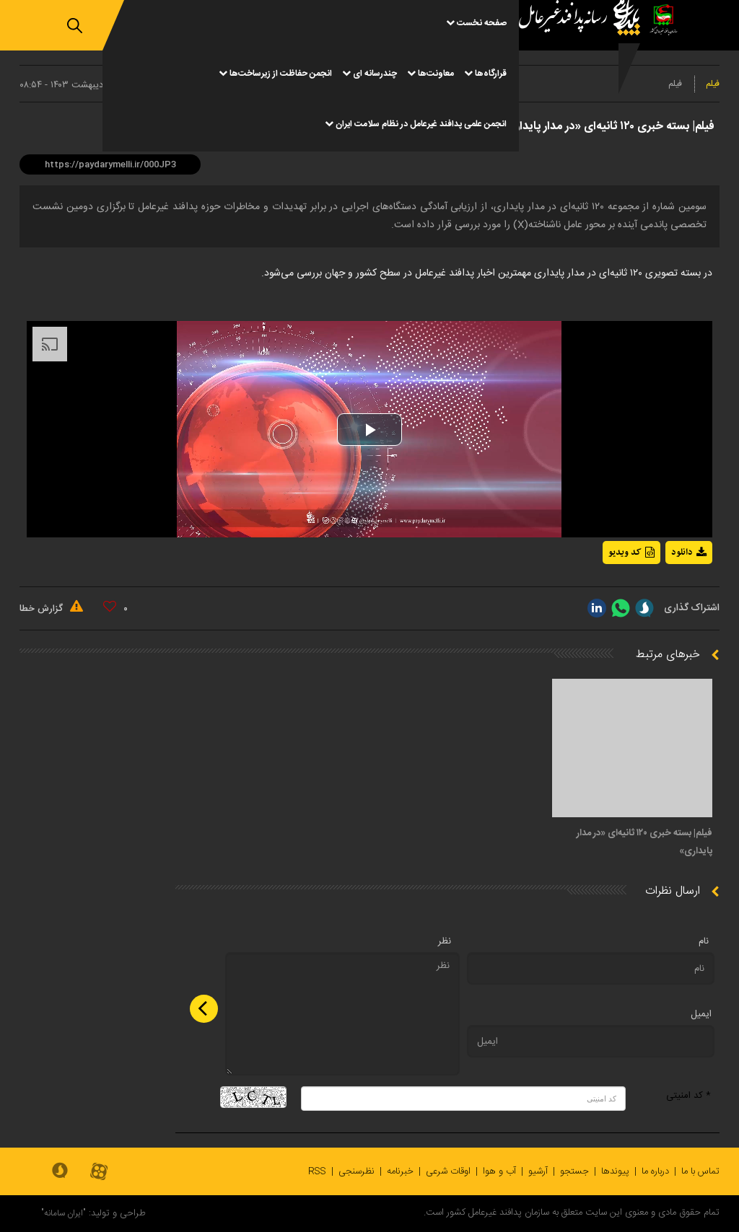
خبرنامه (400, 1171)
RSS (317, 1171)
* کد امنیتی (688, 1096)
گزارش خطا (42, 609)
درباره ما (655, 1171)
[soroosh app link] (60, 1171)
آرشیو (538, 1171)
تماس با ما (700, 1171)
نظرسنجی (356, 1171)
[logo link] (583, 75)
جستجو (574, 1171)
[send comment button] (204, 1009)
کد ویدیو (625, 552)
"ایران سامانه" (63, 1213)
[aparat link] (99, 1172)
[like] (109, 606)
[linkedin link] (596, 608)
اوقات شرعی (448, 1171)
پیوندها (615, 1171)
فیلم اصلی (662, 590)
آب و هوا (499, 1171)
